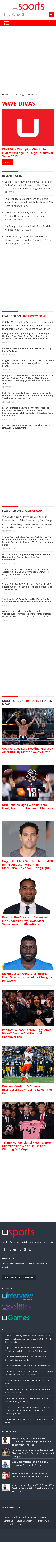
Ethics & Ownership (25, 1520)
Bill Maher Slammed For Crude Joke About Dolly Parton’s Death (26, 349)
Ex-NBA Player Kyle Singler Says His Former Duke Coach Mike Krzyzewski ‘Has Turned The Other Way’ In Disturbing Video (28, 185)
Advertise (32, 1517)
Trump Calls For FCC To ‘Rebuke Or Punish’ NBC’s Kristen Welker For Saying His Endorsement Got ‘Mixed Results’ (27, 587)
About (21, 1517)
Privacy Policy (9, 1517)
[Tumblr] (20, 1249)
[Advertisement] (28, 62)
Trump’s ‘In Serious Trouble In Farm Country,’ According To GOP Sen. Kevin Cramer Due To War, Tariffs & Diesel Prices (25, 572)
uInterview (42, 1520)
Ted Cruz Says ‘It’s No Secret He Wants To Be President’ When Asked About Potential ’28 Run (26, 600)
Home (5, 94)
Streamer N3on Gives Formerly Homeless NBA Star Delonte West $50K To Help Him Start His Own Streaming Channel (28, 1410)
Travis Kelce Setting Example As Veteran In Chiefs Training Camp (30, 1475)
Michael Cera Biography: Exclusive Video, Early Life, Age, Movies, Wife (26, 426)
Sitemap (43, 1517)
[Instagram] (13, 14)
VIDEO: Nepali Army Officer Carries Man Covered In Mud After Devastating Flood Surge (27, 526)
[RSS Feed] (30, 1249)
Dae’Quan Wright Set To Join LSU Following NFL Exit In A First (30, 1463)
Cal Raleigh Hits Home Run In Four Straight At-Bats (28, 1365)
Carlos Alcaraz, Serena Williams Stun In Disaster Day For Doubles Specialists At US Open (28, 240)
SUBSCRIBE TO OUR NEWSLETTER (19, 1277)
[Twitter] (9, 14)
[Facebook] (4, 14)
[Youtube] (18, 14)
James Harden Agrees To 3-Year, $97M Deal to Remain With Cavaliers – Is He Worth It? (33, 1488)
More (7, 162)
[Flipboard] (23, 14)
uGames (18, 1524)
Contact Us (8, 1520)
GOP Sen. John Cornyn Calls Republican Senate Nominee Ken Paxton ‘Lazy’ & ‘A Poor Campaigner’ (26, 557)
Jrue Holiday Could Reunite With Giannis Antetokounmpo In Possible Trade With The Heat (29, 202)
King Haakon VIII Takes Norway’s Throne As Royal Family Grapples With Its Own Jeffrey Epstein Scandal (28, 363)
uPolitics (7, 1524)
